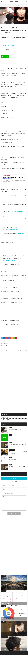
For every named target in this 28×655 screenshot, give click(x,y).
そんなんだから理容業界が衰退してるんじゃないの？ (18, 445)
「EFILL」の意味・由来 (6, 419)
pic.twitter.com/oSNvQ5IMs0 (9, 260)
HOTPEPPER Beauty (9, 45)
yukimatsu (7, 341)
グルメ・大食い (11, 449)
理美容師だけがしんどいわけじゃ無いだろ (17, 466)
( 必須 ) (4, 489)
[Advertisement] (14, 368)
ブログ (6, 343)
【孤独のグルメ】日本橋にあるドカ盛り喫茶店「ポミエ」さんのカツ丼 (18, 452)
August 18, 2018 (20, 233)
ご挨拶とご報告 (5, 417)
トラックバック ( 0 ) (14, 481)
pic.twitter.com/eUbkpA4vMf (17, 211)
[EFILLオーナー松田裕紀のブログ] (12, 1)
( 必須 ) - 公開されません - (8, 493)
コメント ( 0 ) (14, 478)
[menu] (26, 2)
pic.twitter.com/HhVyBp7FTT (15, 229)
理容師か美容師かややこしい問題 (15, 429)
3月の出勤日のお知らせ (13, 459)
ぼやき (2, 7)
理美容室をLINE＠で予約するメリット (16, 436)
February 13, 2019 (18, 265)
